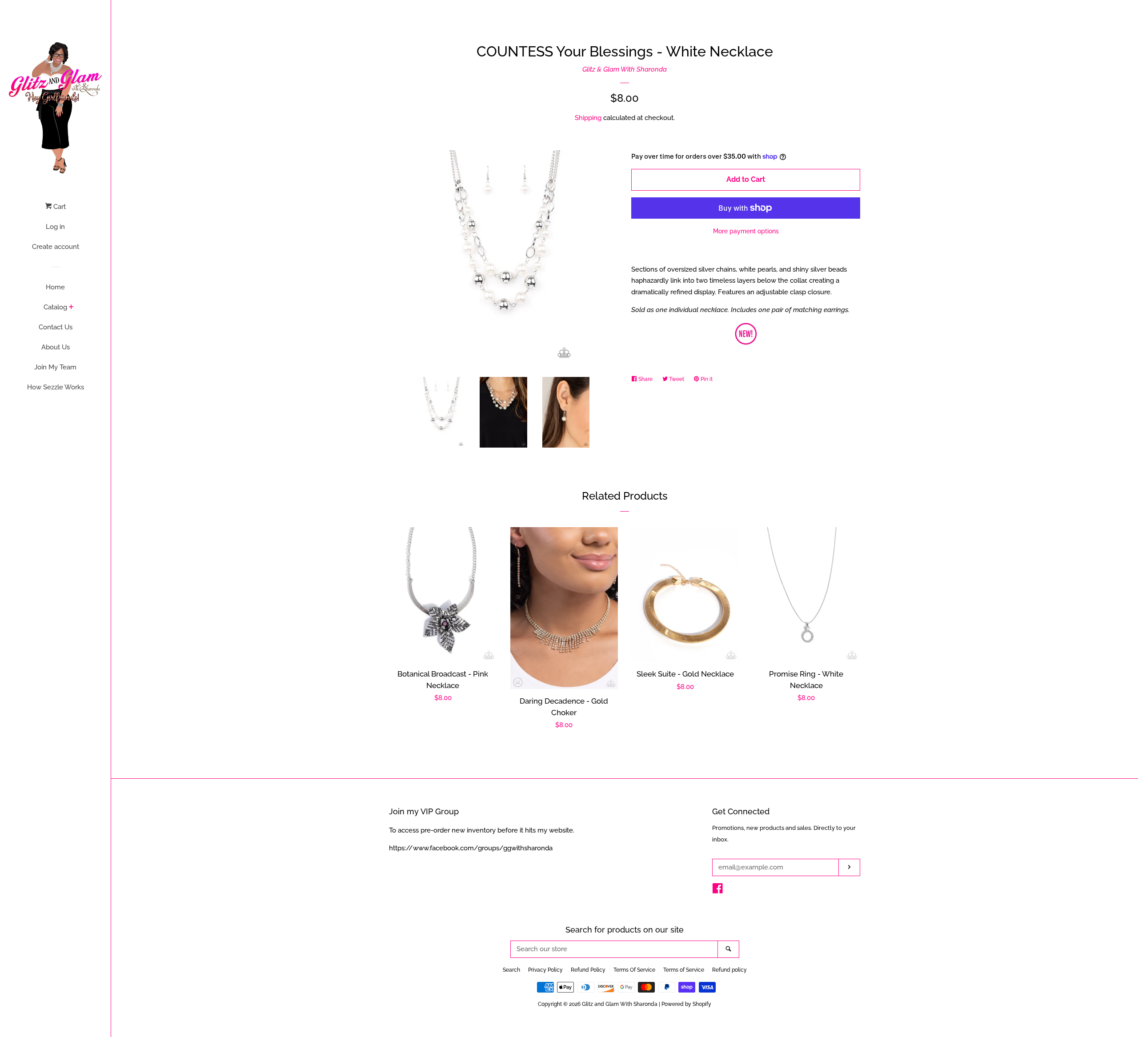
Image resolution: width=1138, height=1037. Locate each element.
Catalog (55, 307)
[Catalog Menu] (71, 307)
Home (55, 287)
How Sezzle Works (55, 387)
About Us (55, 347)
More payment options (746, 231)
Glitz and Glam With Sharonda (620, 1004)
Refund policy (729, 970)
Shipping (588, 118)
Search (511, 970)
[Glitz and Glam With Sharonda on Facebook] (717, 890)
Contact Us (55, 327)
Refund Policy (588, 970)
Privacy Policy (545, 970)
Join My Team (55, 367)
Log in (55, 227)
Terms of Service (683, 970)
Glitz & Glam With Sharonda (624, 69)
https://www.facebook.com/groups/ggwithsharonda (471, 848)
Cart (59, 207)
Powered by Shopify (686, 1004)
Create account (55, 247)
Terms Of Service (634, 970)
